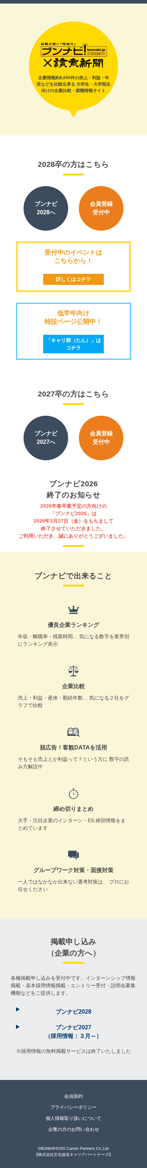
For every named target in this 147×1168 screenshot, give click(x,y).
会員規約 (73, 1096)
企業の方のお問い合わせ (73, 1129)
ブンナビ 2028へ (46, 208)
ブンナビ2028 (73, 1012)
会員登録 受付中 (101, 208)
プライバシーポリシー (73, 1107)
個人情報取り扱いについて (73, 1118)
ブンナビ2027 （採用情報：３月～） (73, 1031)
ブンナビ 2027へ (46, 437)
